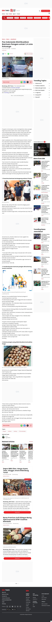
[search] (39, 11)
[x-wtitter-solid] (28, 82)
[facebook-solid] (25, 82)
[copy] (31, 82)
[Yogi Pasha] (3, 437)
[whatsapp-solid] (21, 82)
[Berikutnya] (33, 450)
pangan (18, 87)
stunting (6, 92)
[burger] (49, 13)
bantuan (13, 87)
